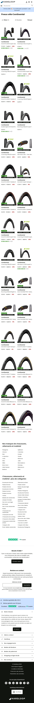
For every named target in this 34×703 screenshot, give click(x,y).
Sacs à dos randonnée (8, 506)
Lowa (3, 458)
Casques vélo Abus (23, 525)
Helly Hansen (5, 467)
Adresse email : (17, 582)
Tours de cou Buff (23, 522)
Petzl (19, 469)
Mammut (20, 458)
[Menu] (1, 5)
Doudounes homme (7, 489)
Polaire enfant (21, 484)
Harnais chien (21, 514)
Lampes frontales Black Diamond (24, 500)
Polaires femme (6, 486)
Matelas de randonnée (8, 497)
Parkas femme (6, 484)
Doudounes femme (7, 482)
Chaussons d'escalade (8, 519)
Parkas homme (6, 491)
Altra (3, 460)
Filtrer (6, 20)
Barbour (4, 469)
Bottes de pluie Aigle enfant (23, 487)
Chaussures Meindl (23, 503)
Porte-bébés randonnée (9, 527)
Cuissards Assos (22, 507)
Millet (3, 463)
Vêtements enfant (23, 482)
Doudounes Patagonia (24, 527)
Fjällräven (20, 449)
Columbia (20, 452)
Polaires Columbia (23, 497)
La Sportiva (5, 456)
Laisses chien (21, 516)
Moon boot (5, 465)
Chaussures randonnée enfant (8, 522)
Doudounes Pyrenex (23, 492)
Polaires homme (6, 493)
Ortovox (4, 452)
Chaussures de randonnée (6, 511)
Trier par (29, 20)
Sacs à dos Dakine (23, 505)
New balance (21, 463)
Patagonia (5, 449)
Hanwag (20, 465)
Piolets (4, 508)
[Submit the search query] (32, 6)
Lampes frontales (7, 500)
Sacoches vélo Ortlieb (24, 518)
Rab (3, 454)
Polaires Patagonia (23, 490)
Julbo (19, 460)
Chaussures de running (8, 516)
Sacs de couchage (7, 502)
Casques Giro (21, 509)
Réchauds (5, 504)
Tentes (4, 495)
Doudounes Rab (22, 512)
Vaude (19, 456)
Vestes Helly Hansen (23, 495)
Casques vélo (6, 525)
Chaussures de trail (7, 514)
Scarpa (20, 454)
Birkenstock (21, 467)
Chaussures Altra (22, 520)
